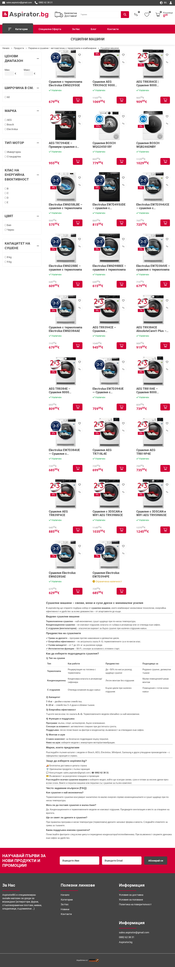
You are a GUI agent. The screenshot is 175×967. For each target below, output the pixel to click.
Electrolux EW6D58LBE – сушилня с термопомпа (65, 206)
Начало (5, 48)
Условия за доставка (131, 894)
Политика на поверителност (135, 904)
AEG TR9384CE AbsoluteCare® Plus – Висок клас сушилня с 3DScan (152, 329)
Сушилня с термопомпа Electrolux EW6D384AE (65, 329)
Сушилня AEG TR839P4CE (58, 513)
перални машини (76, 783)
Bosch (10, 124)
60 (8, 97)
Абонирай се (155, 860)
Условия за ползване (131, 899)
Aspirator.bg (125, 942)
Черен (10, 229)
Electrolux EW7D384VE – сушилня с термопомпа (153, 267)
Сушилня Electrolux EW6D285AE (62, 574)
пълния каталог (67, 752)
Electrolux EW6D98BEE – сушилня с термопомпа (109, 267)
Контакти (113, 29)
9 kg (8, 261)
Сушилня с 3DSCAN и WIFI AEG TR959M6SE (151, 513)
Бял (8, 225)
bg (165, 2)
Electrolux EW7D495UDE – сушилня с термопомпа (109, 206)
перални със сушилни (101, 783)
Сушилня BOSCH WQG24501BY (104, 144)
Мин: (7, 69)
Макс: (27, 69)
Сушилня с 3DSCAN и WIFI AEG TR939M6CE (108, 513)
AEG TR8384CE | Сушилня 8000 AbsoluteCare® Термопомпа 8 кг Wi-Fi (152, 83)
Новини (65, 909)
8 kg (8, 257)
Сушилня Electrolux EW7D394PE (106, 574)
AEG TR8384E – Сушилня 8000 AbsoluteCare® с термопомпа (60, 390)
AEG (9, 119)
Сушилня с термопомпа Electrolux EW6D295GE (65, 83)
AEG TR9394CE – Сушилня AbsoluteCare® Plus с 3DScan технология (107, 329)
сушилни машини (78, 779)
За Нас (76, 29)
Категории (21, 29)
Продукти (19, 48)
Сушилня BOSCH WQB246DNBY (147, 144)
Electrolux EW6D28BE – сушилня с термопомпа (65, 267)
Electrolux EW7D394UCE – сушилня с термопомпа (152, 206)
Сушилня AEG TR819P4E (145, 451)
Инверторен (13, 151)
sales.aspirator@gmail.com (19, 2)
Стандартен (13, 156)
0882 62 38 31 (45, 2)
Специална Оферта (50, 29)
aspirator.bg (53, 608)
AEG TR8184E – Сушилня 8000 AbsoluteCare (147, 390)
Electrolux (12, 129)
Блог (93, 29)
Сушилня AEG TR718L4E (102, 451)
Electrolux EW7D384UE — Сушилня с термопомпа (64, 452)
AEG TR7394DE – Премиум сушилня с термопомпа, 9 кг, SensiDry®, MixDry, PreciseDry (63, 145)
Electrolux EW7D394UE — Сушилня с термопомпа (108, 390)
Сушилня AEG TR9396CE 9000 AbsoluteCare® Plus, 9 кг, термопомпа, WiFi (108, 83)
